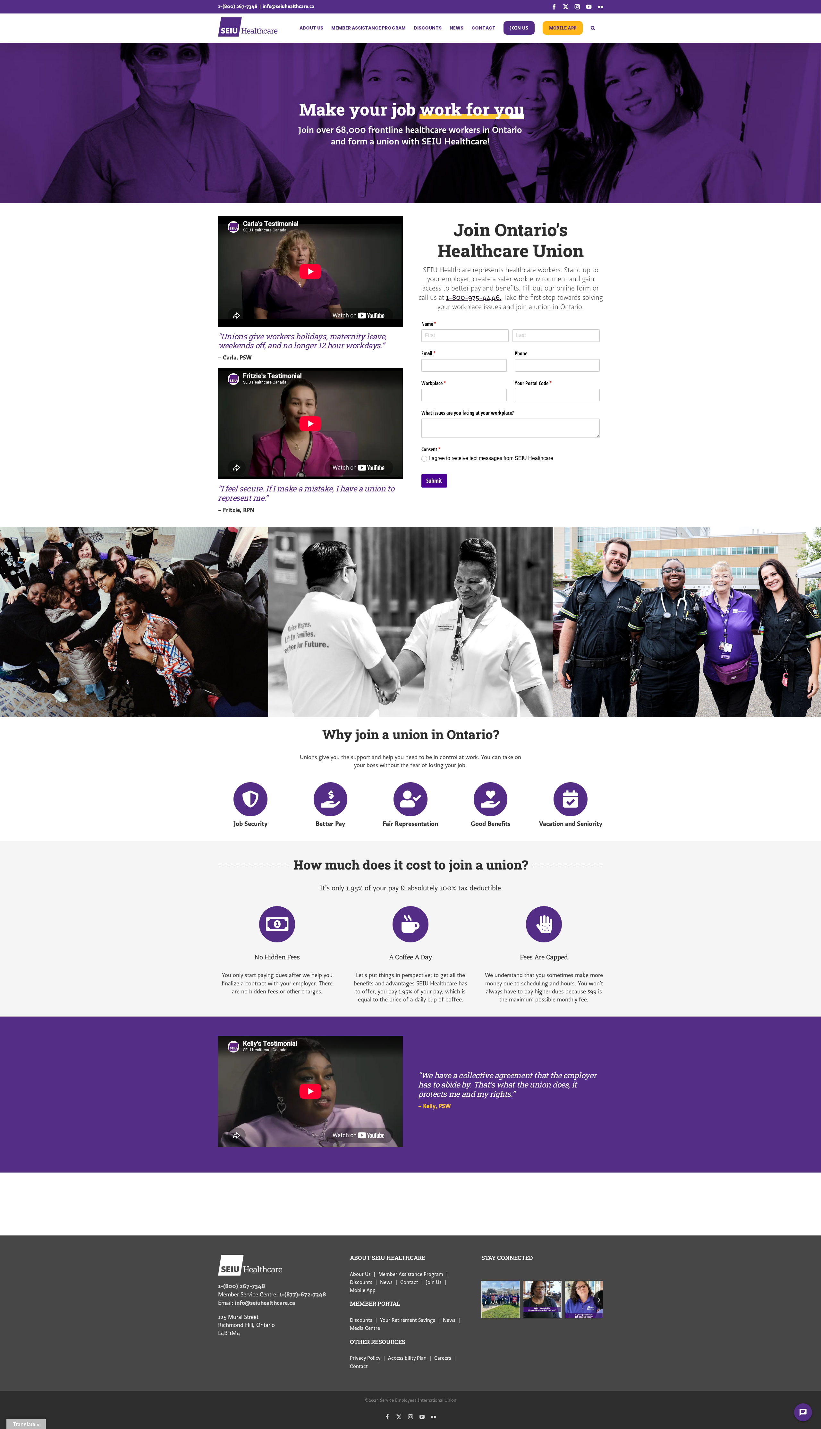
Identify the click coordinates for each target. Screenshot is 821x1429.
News (386, 1282)
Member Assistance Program (410, 1274)
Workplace (441, 383)
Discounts (361, 1282)
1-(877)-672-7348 (302, 1294)
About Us (360, 1274)
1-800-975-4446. (474, 297)
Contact (409, 1282)
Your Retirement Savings (407, 1320)
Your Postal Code (541, 383)
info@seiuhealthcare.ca (288, 6)
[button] (593, 27)
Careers (442, 1358)
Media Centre (365, 1328)
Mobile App (363, 1290)
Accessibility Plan (407, 1358)
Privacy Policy (365, 1358)
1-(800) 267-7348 (238, 6)
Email (436, 353)
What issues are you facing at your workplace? (467, 412)
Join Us (434, 1282)
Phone (521, 353)
